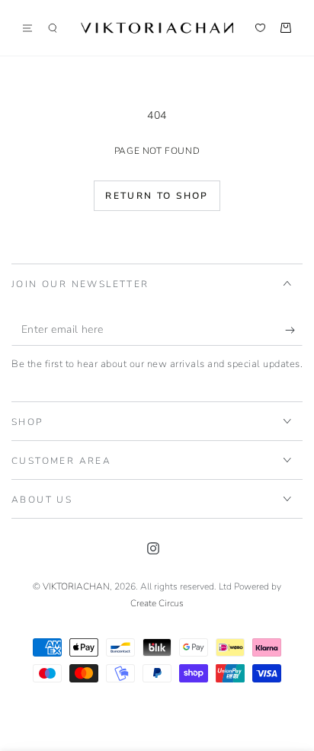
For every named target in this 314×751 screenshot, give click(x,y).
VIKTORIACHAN (76, 586)
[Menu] (33, 28)
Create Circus (157, 603)
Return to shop (157, 196)
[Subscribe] (294, 330)
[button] (52, 28)
